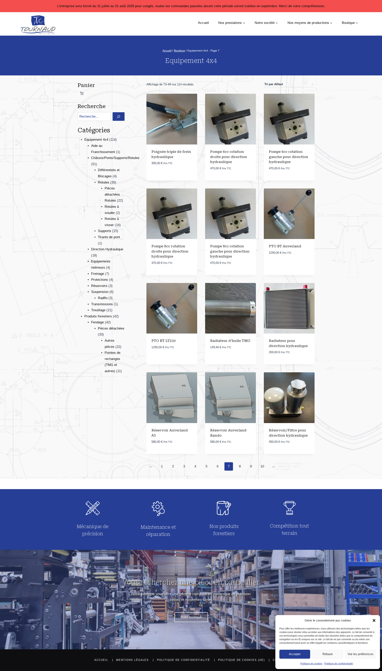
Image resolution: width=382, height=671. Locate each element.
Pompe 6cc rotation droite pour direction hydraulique (228, 157)
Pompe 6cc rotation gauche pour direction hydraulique (288, 157)
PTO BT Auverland (285, 246)
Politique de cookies (311, 663)
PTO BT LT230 (163, 341)
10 (262, 466)
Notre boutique (191, 617)
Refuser (328, 654)
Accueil (203, 23)
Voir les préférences (360, 654)
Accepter (295, 654)
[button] (374, 620)
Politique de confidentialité (338, 663)
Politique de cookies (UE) (241, 659)
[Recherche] (119, 116)
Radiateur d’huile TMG (230, 341)
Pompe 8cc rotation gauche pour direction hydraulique (229, 251)
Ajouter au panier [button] (167, 175)
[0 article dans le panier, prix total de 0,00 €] (82, 93)
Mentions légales (132, 659)
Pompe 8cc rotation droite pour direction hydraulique (169, 251)
